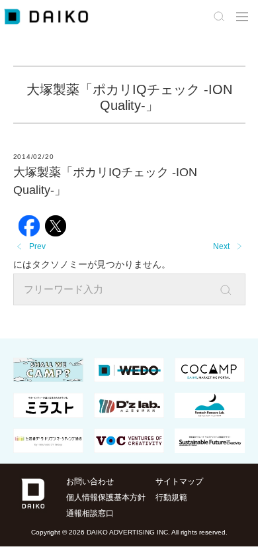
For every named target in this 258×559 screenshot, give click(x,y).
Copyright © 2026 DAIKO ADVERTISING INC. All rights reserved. (129, 532)
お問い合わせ (90, 481)
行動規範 (171, 497)
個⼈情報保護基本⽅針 (106, 497)
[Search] (235, 290)
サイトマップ (179, 481)
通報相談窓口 (90, 513)
